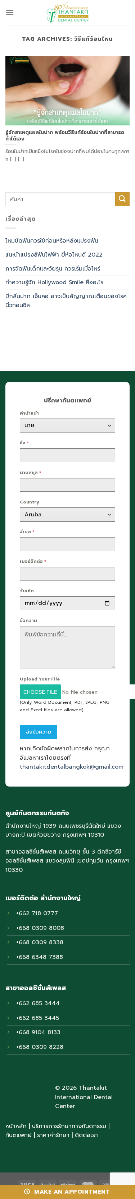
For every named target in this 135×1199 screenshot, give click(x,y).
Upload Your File (40, 679)
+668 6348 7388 (39, 957)
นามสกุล (30, 472)
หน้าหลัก (16, 1126)
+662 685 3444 (38, 1003)
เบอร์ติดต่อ (33, 561)
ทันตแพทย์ (18, 1135)
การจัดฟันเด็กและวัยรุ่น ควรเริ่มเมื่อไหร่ (52, 268)
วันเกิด (27, 591)
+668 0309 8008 (40, 928)
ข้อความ (28, 620)
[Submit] (122, 199)
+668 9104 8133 (38, 1032)
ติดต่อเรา (86, 1135)
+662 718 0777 (37, 913)
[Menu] (9, 12)
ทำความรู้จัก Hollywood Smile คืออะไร (54, 282)
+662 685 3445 (37, 1018)
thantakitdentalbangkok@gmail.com (71, 767)
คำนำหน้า (29, 413)
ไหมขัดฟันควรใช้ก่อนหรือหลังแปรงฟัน (51, 241)
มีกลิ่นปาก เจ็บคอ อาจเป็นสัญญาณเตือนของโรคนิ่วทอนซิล (66, 301)
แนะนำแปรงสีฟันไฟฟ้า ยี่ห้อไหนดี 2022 (54, 254)
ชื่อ (24, 443)
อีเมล (27, 532)
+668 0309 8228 (39, 1047)
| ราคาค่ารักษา (53, 1135)
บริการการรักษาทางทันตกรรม (69, 1126)
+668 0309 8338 (39, 942)
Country (29, 502)
